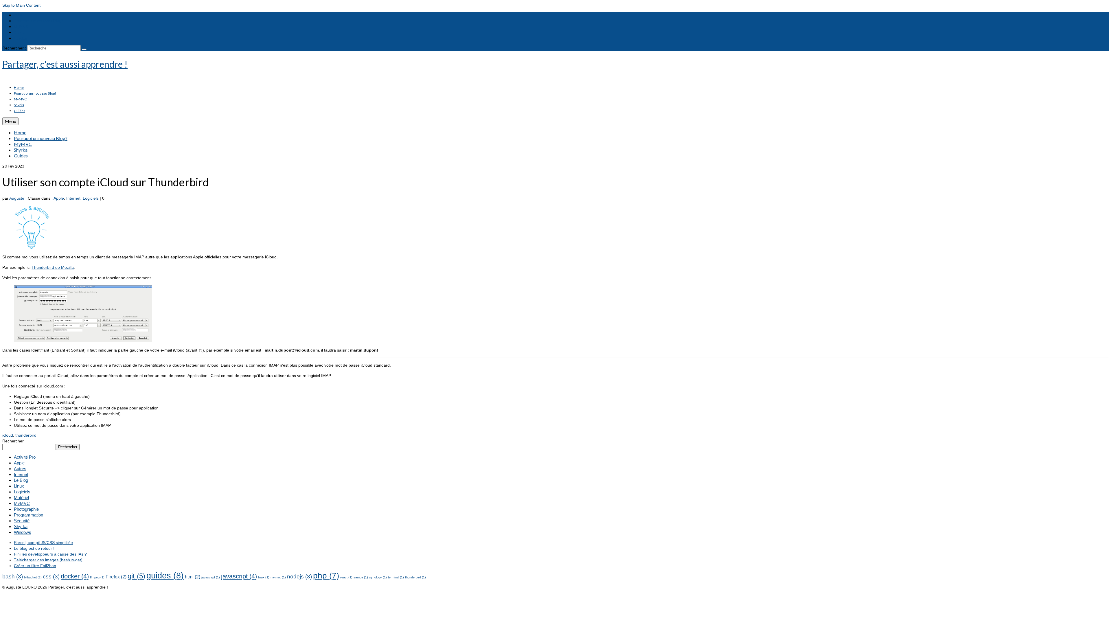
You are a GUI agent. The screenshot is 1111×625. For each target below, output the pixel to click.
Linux (19, 486)
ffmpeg (97, 577)
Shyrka (20, 526)
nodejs (299, 576)
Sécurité (22, 520)
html (192, 576)
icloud (7, 435)
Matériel (21, 497)
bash (12, 576)
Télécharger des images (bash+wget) (48, 560)
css (51, 576)
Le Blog (21, 480)
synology (378, 577)
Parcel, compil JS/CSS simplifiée (43, 542)
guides (165, 575)
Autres (20, 468)
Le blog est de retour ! (34, 548)
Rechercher (13, 441)
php (326, 575)
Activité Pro (25, 457)
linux (263, 577)
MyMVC (22, 503)
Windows (22, 532)
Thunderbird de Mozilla (53, 267)
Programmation (28, 514)
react (346, 577)
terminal (396, 577)
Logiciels (91, 198)
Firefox (116, 576)
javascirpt (210, 577)
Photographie (26, 509)
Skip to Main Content (21, 5)
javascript (239, 576)
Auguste (16, 198)
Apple (59, 198)
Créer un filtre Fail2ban (35, 565)
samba (361, 577)
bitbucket (33, 577)
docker (75, 576)
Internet (73, 198)
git (136, 576)
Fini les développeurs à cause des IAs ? (50, 554)
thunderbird (25, 435)
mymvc (278, 577)
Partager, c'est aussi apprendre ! (65, 64)
